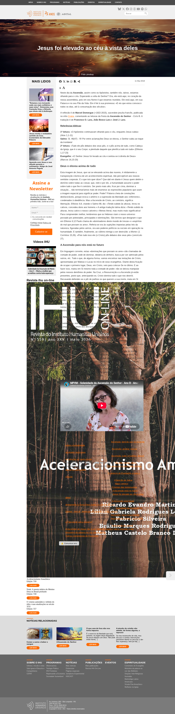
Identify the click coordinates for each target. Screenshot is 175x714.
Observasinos (51, 666)
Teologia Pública (52, 668)
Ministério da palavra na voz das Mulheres (85, 532)
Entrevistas (70, 668)
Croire (71, 116)
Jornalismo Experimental (75, 674)
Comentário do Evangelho (134, 666)
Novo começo (121, 483)
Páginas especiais (72, 671)
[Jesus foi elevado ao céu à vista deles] (79, 81)
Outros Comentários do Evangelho (81, 536)
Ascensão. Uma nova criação (125, 515)
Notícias (66, 2)
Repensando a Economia (55, 674)
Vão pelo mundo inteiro (125, 463)
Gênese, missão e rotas (35, 666)
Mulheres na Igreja (131, 687)
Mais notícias (71, 666)
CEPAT (29, 674)
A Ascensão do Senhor (122, 525)
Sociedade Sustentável (54, 676)
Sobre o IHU (41, 2)
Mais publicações (91, 666)
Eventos (91, 2)
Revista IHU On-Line (93, 668)
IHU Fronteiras (51, 671)
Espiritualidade (104, 2)
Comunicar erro (69, 543)
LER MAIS (35, 115)
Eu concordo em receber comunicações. (42, 218)
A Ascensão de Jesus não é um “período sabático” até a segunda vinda (99, 529)
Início (31, 2)
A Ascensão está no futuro (125, 491)
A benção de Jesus (123, 480)
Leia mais (33, 585)
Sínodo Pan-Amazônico (133, 684)
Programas (54, 2)
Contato (118, 2)
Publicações (79, 2)
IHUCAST (69, 676)
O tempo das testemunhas (124, 487)
